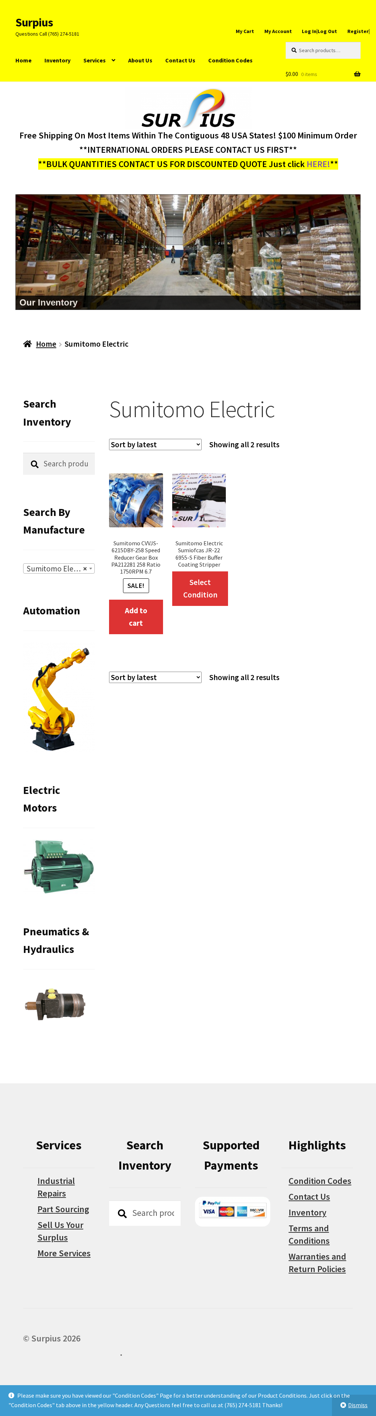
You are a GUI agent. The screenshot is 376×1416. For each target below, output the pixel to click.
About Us (140, 60)
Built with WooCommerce (71, 1352)
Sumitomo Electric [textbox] (57, 569)
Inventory (57, 60)
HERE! (318, 164)
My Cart (245, 31)
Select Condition (200, 588)
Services (94, 60)
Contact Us (180, 60)
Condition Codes (230, 60)
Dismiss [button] (358, 1405)
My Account (278, 31)
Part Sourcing (63, 1209)
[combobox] (59, 568)
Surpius (34, 22)
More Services (64, 1253)
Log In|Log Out (319, 31)
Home (23, 60)
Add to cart (136, 617)
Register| (358, 31)
